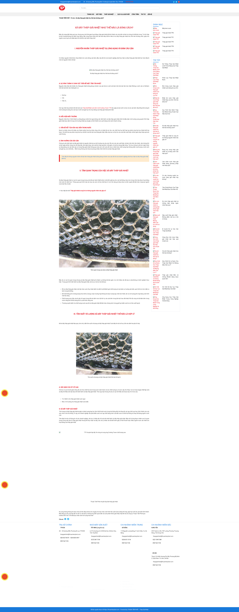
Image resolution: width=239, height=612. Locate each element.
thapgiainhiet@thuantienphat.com (70, 2)
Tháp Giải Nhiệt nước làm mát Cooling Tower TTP (97, 108)
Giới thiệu (99, 14)
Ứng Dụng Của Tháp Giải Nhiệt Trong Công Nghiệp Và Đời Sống (170, 299)
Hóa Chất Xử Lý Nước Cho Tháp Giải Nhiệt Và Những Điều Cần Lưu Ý (170, 263)
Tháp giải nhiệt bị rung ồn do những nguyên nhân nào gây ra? (88, 190)
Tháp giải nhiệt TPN (168, 46)
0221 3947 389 (157, 539)
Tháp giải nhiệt (109, 14)
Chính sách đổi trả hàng (98, 586)
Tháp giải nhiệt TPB (168, 33)
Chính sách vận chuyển (98, 581)
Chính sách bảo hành (98, 584)
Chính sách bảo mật (97, 592)
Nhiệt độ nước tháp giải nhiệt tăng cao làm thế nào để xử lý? (170, 100)
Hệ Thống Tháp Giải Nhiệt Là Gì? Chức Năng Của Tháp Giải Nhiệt (170, 65)
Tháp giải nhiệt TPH (168, 42)
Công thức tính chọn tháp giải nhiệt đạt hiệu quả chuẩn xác (170, 239)
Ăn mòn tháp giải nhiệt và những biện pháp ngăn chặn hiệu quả (170, 203)
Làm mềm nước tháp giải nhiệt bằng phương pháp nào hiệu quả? (170, 163)
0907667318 (129, 2)
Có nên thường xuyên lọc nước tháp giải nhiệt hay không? (170, 177)
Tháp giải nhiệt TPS (168, 51)
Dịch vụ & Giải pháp (124, 14)
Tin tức (143, 14)
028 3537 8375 (64, 537)
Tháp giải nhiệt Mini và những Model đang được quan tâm (170, 276)
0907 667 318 (64, 541)
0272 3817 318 (95, 539)
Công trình (135, 14)
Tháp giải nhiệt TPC (168, 37)
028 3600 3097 (74, 537)
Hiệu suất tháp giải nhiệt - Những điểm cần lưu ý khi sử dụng (170, 217)
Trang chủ (90, 14)
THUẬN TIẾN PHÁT (64, 18)
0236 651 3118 (126, 539)
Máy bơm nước (166, 28)
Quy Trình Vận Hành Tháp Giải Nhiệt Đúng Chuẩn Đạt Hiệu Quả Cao (170, 111)
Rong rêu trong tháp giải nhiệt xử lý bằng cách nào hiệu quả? (170, 151)
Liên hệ (150, 14)
